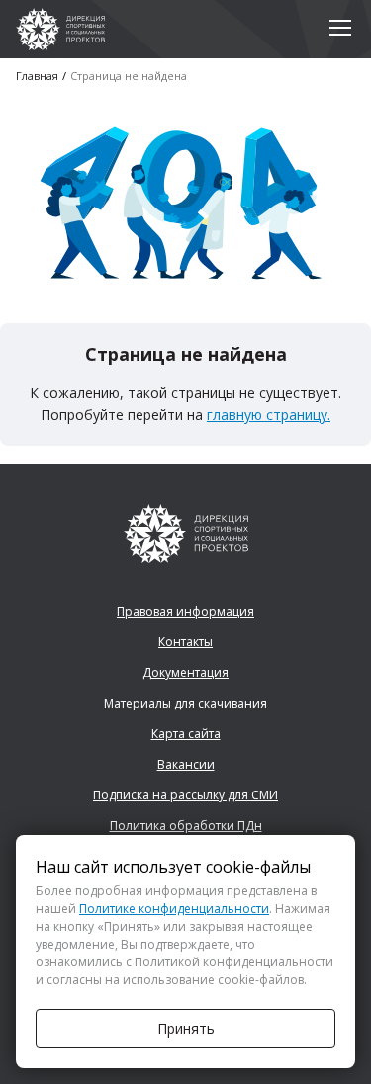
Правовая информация (185, 611)
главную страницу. (268, 414)
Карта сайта (186, 733)
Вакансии (186, 764)
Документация (185, 672)
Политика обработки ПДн (186, 825)
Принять (186, 1028)
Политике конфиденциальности (174, 908)
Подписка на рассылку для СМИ (185, 795)
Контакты (185, 641)
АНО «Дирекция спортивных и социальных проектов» (60, 29)
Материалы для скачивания (185, 703)
